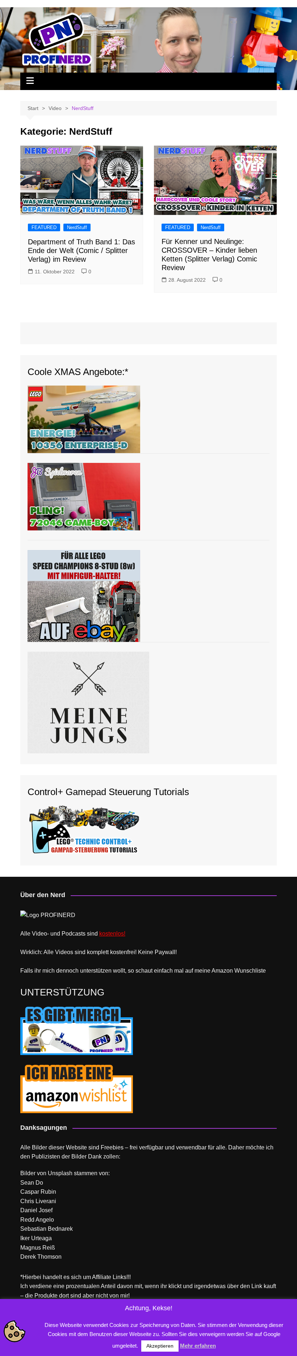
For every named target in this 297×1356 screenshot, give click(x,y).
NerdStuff (77, 227)
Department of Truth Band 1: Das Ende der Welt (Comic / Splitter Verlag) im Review (81, 250)
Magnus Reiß (37, 1248)
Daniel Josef (36, 1210)
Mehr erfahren (198, 1346)
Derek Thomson (41, 1257)
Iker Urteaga (36, 1238)
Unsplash (60, 1173)
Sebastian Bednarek (46, 1229)
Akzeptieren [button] (159, 1346)
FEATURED (44, 227)
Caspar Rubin (38, 1192)
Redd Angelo (37, 1220)
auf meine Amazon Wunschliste (225, 971)
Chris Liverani (38, 1201)
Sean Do (31, 1183)
